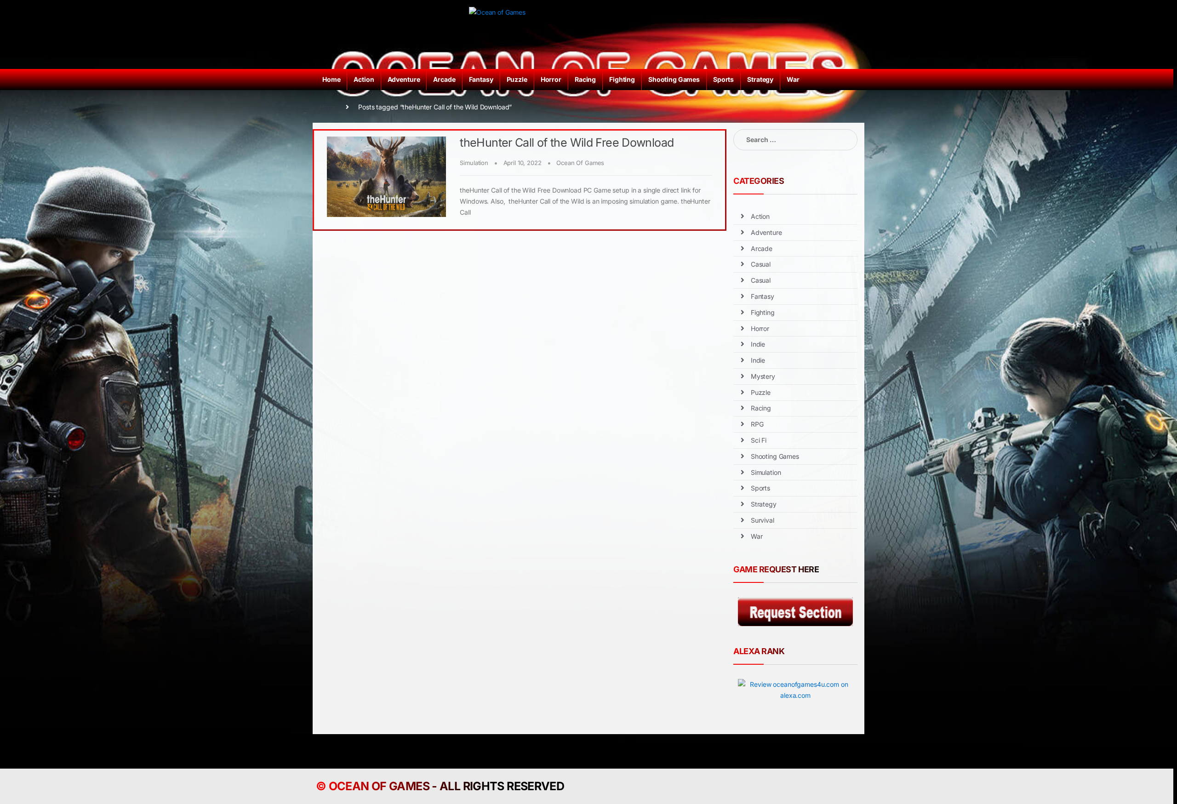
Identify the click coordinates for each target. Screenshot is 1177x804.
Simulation (474, 162)
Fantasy (481, 79)
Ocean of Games (379, 786)
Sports (723, 79)
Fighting (622, 79)
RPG (757, 424)
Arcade (444, 79)
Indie (758, 344)
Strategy (760, 79)
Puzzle (517, 79)
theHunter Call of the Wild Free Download (567, 142)
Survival (762, 520)
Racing (585, 79)
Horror (551, 79)
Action (364, 79)
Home (331, 79)
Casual (761, 264)
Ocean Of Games (580, 162)
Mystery (763, 376)
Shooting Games (674, 79)
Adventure (404, 79)
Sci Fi (758, 440)
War (793, 79)
